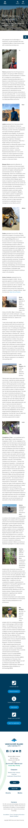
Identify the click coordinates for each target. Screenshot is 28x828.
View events (14, 707)
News (14, 782)
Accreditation (6, 814)
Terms (11, 814)
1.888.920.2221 (18, 763)
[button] (25, 37)
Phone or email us (14, 691)
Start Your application (14, 723)
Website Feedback (14, 816)
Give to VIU (15, 788)
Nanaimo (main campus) (14, 772)
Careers (14, 802)
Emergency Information (19, 814)
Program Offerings (19, 23)
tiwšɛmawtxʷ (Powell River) (14, 776)
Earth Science (5, 25)
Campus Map (11, 765)
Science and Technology (8, 23)
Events (8, 793)
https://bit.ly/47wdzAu (15, 292)
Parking (18, 765)
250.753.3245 (9, 763)
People (11, 25)
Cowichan (14, 774)
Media (20, 793)
